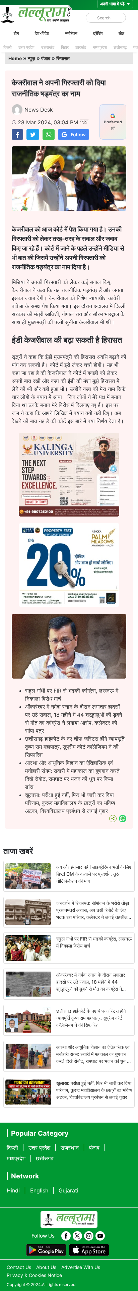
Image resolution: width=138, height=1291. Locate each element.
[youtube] (100, 1236)
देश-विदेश (42, 33)
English (39, 1190)
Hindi (13, 1190)
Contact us (19, 1267)
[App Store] (89, 1250)
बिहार (65, 47)
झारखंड (80, 47)
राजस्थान (70, 1147)
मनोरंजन (71, 33)
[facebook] (66, 1236)
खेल (121, 33)
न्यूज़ (31, 58)
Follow (78, 134)
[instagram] (88, 1236)
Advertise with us (80, 1267)
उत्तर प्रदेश (26, 47)
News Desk (38, 109)
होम (16, 33)
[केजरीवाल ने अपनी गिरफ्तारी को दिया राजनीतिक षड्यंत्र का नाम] (17, 134)
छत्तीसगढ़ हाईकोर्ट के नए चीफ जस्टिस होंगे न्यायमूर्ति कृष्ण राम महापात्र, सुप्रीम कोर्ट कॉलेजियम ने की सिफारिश (75, 746)
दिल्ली (7, 47)
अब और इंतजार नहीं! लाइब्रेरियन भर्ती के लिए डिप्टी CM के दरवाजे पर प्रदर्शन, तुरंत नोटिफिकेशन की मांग (93, 874)
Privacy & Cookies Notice (34, 1275)
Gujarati (68, 1190)
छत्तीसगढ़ (120, 47)
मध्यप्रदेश (100, 47)
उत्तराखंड (47, 47)
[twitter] (77, 1236)
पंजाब (45, 58)
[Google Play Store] (46, 1250)
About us (46, 1267)
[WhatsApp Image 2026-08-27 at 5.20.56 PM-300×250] (69, 604)
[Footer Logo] (69, 1219)
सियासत (63, 58)
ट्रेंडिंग (97, 33)
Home (15, 58)
